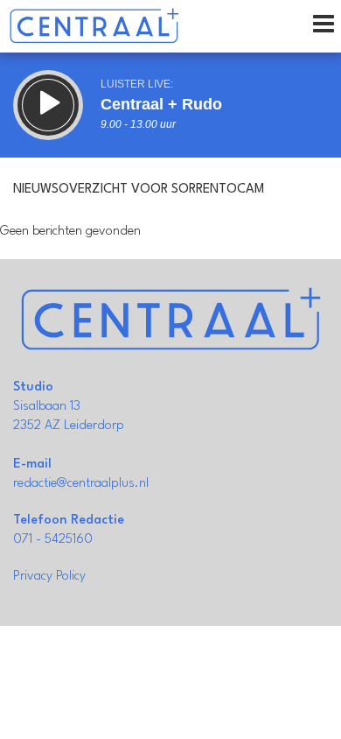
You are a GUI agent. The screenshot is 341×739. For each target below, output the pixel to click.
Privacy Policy (49, 576)
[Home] (94, 26)
